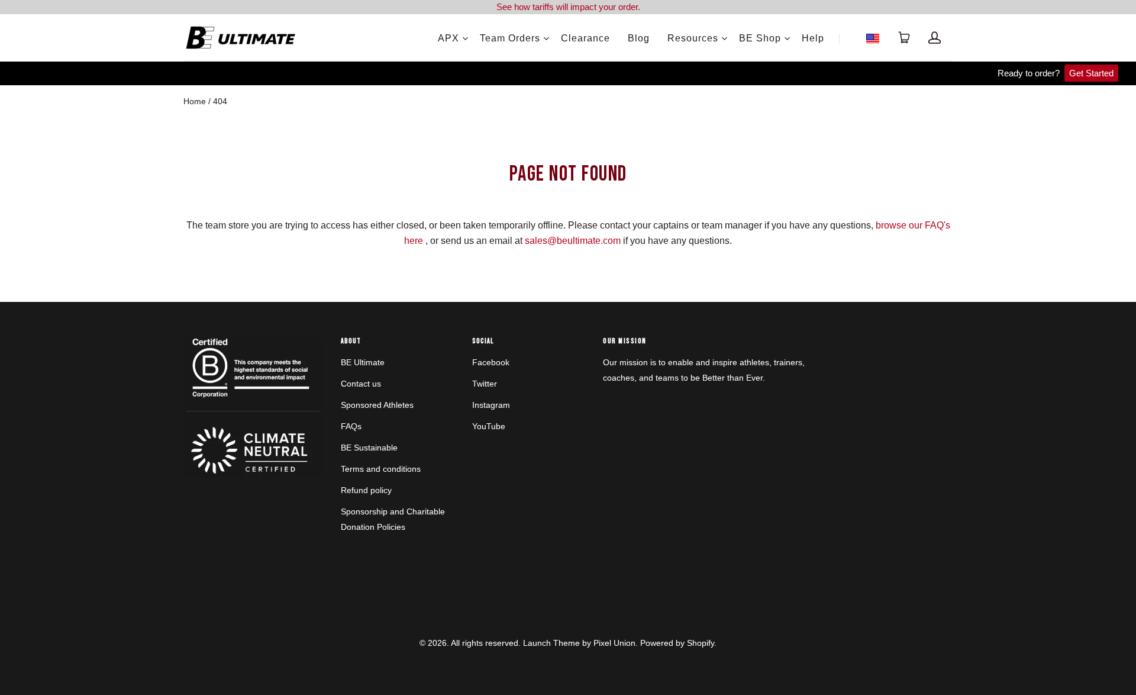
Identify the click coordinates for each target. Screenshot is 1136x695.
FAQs (351, 426)
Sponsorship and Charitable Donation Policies (393, 519)
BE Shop (760, 38)
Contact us (361, 383)
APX (448, 38)
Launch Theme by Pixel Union (579, 643)
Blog (639, 38)
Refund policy (366, 490)
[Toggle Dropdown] (465, 38)
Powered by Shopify (677, 643)
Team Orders (510, 38)
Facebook (490, 362)
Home (194, 101)
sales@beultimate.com (573, 241)
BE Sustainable (369, 447)
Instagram (491, 405)
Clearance (585, 38)
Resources (692, 38)
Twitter (484, 383)
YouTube (488, 426)
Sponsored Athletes (377, 405)
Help (813, 38)
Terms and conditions (381, 469)
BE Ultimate (363, 362)
